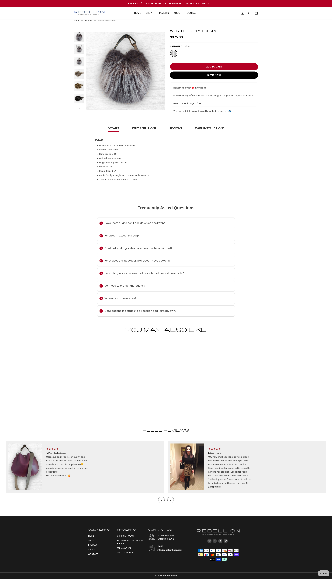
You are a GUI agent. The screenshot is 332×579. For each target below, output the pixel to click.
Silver (173, 53)
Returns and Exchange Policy (130, 542)
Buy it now (214, 75)
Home (137, 13)
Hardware (180, 46)
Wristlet (88, 20)
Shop (149, 13)
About (178, 13)
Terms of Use (124, 548)
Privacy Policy (125, 552)
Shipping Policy (125, 535)
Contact (192, 13)
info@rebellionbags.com (169, 549)
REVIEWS (92, 545)
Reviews (164, 13)
